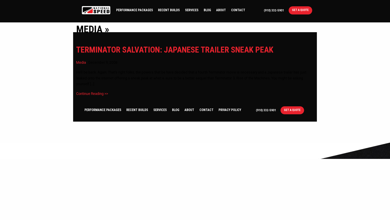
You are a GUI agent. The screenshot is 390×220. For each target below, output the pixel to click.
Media (81, 62)
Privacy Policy (230, 110)
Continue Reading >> (92, 94)
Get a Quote (300, 10)
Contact (238, 10)
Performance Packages (134, 10)
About (221, 10)
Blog (207, 10)
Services (191, 10)
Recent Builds (169, 10)
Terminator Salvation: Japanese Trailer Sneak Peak (174, 50)
